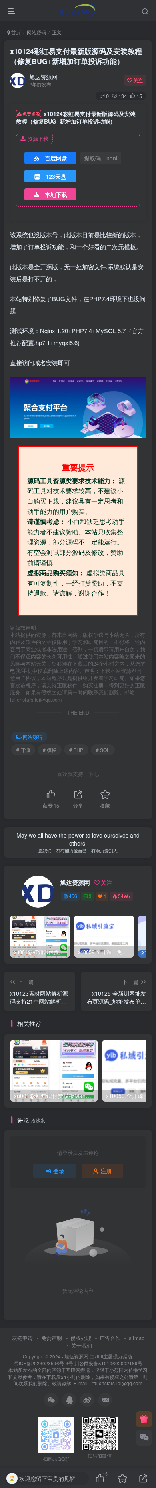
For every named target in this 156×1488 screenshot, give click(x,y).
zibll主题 (103, 1356)
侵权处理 (80, 1338)
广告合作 (110, 1338)
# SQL (103, 749)
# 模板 (49, 749)
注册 (106, 1171)
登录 (58, 1171)
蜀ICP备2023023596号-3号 (44, 1363)
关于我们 (81, 1345)
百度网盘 (56, 158)
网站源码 (36, 32)
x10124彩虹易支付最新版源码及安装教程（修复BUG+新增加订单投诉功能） (76, 56)
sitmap (136, 1338)
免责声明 (51, 1338)
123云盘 (56, 176)
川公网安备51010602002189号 (108, 1363)
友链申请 (22, 1338)
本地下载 (56, 194)
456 (73, 895)
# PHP (76, 749)
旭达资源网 (43, 77)
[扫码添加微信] (144, 1438)
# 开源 (23, 749)
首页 (15, 32)
